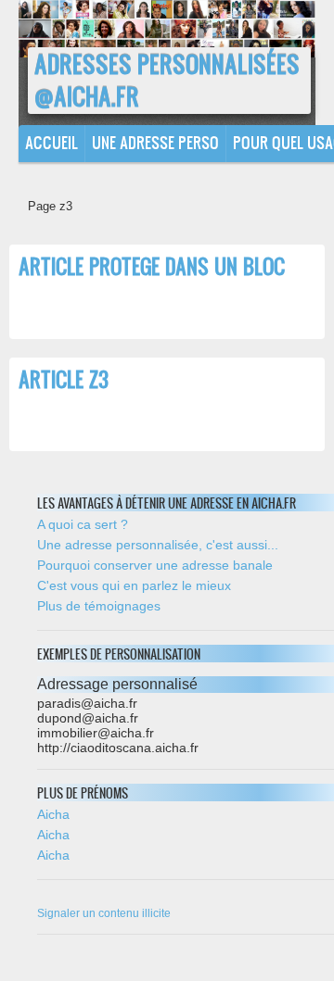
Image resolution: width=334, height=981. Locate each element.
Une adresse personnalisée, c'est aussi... (157, 544)
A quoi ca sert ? (82, 524)
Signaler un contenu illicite (104, 913)
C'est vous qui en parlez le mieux (134, 585)
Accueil (51, 142)
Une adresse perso (155, 142)
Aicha (53, 814)
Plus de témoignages (99, 605)
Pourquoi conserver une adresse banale (155, 565)
